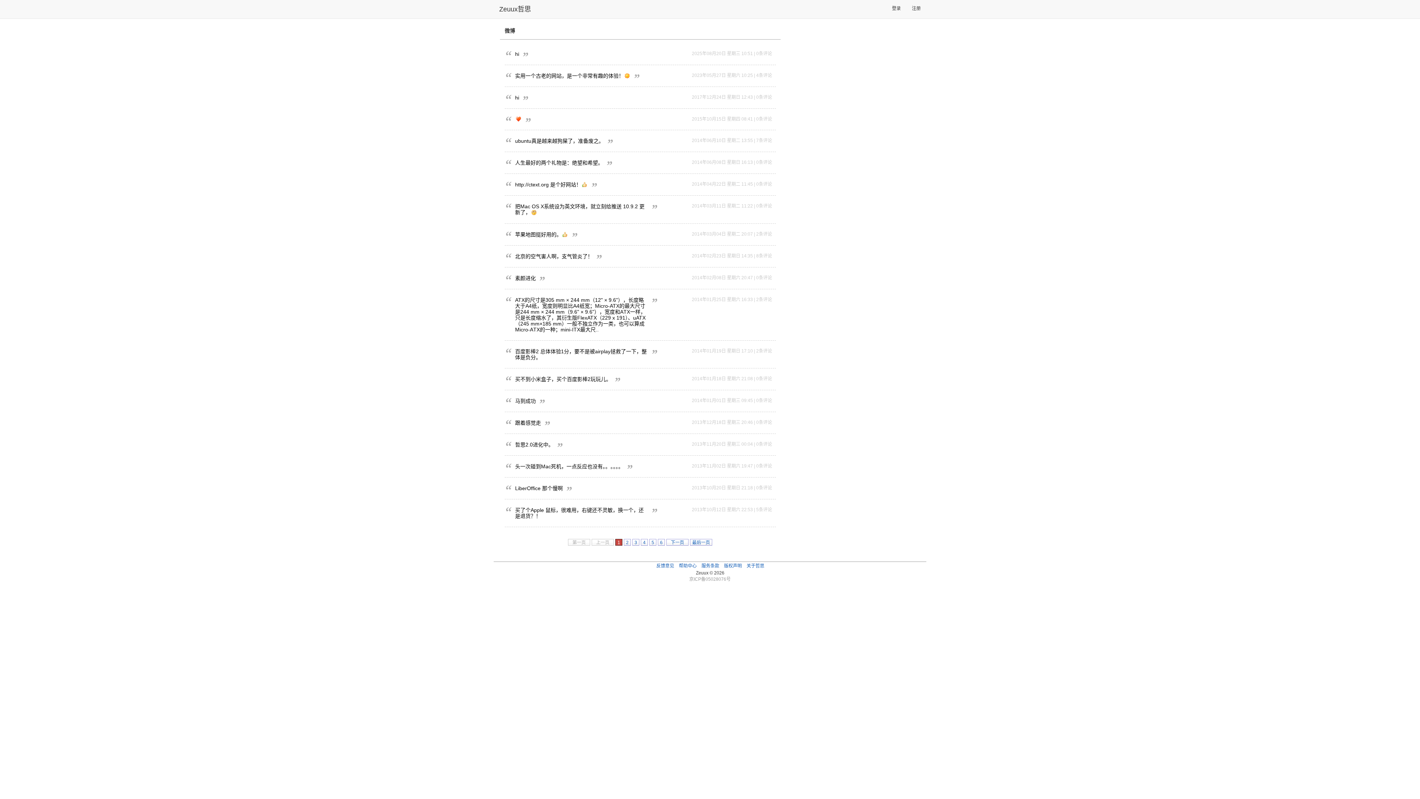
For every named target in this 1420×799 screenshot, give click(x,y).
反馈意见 (665, 566)
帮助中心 (688, 566)
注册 (916, 8)
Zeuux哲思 (515, 9)
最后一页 (701, 542)
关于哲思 (755, 566)
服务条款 (710, 566)
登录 (896, 8)
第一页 (579, 542)
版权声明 (733, 566)
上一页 (602, 542)
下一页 (677, 542)
